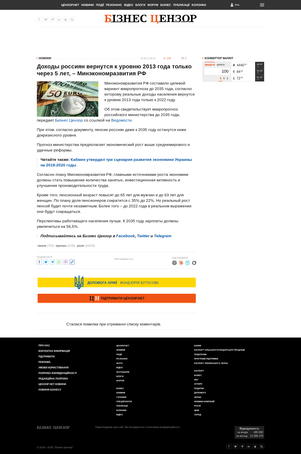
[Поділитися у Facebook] (39, 261)
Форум (152, 5)
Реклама (44, 362)
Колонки (199, 5)
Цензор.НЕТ (70, 5)
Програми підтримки (206, 359)
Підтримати (46, 356)
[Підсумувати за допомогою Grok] (194, 262)
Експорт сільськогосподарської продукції (219, 350)
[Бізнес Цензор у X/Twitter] (45, 19)
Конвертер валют (219, 58)
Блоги (140, 5)
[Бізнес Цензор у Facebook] (39, 19)
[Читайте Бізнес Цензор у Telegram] (242, 446)
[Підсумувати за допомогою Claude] (181, 262)
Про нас (44, 345)
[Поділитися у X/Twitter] (45, 261)
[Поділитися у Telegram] (52, 261)
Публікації (181, 5)
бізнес (198, 375)
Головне (121, 397)
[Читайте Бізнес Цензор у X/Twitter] (235, 446)
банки (197, 345)
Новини (87, 5)
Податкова (200, 354)
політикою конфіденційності (163, 427)
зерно (197, 397)
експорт (199, 371)
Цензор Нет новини (52, 384)
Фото (119, 363)
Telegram (162, 236)
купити (221, 64)
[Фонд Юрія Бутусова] (117, 282)
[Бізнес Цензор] (150, 19)
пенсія (46, 245)
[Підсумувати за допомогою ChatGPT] (174, 262)
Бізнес (165, 5)
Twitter (143, 236)
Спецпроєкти (124, 401)
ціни (196, 410)
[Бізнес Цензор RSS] (72, 19)
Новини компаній (204, 401)
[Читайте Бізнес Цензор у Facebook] (228, 446)
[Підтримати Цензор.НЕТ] (117, 298)
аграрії (198, 384)
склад (197, 414)
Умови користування (53, 367)
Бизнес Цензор (69, 120)
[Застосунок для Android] (59, 19)
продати (210, 64)
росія (86, 245)
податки (199, 388)
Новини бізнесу (49, 389)
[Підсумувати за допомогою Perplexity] (187, 262)
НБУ (196, 379)
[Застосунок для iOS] (65, 19)
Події (100, 5)
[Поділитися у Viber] (65, 261)
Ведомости (121, 120)
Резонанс (114, 5)
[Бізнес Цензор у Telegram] (52, 19)
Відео (128, 5)
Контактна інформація (54, 351)
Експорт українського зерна (211, 363)
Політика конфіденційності (57, 373)
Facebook (125, 236)
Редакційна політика (53, 378)
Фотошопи (122, 372)
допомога (200, 393)
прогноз (65, 245)
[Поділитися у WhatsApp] (59, 261)
